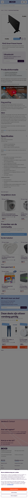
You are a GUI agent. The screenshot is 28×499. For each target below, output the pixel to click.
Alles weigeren (14, 495)
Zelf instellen (14, 492)
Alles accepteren (14, 489)
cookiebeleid (10, 484)
